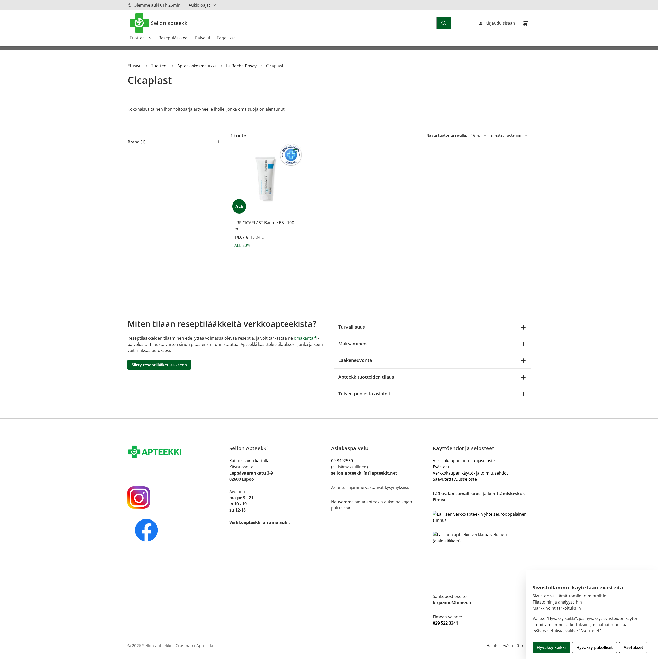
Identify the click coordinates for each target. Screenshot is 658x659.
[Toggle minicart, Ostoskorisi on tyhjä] (525, 23)
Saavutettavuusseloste (455, 479)
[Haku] (444, 23)
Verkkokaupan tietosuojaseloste (464, 460)
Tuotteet (138, 38)
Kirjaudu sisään (500, 23)
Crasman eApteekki (194, 645)
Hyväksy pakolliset (594, 647)
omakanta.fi (305, 338)
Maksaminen (352, 343)
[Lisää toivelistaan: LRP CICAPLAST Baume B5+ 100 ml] (295, 151)
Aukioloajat (199, 5)
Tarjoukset (227, 38)
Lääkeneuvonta (355, 360)
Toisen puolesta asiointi (364, 394)
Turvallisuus (351, 327)
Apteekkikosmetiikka (197, 66)
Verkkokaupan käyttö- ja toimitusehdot (470, 473)
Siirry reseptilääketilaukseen (159, 365)
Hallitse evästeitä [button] (503, 645)
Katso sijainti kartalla (249, 460)
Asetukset (633, 647)
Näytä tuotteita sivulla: (447, 135)
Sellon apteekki (170, 23)
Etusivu (134, 66)
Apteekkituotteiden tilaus (366, 377)
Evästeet (441, 467)
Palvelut (203, 38)
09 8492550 (343, 460)
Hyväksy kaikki (551, 647)
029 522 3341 (445, 623)
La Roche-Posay (241, 66)
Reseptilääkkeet (174, 38)
